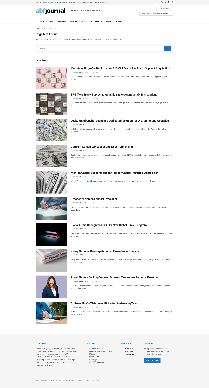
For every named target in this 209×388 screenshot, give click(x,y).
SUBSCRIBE (164, 8)
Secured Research (42, 2)
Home (38, 28)
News (42, 21)
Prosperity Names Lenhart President (94, 199)
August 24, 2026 (92, 307)
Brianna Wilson (78, 72)
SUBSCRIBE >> (152, 361)
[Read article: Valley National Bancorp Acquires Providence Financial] (51, 260)
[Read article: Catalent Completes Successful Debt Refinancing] (51, 156)
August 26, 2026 (92, 72)
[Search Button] (172, 2)
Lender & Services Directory (156, 13)
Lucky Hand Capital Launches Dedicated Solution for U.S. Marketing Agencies (120, 120)
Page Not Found (46, 28)
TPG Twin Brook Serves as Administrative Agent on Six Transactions (114, 94)
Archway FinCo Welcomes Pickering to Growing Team (104, 303)
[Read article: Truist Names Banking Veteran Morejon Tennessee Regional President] (51, 287)
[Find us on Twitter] (162, 2)
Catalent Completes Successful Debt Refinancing (102, 146)
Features (74, 21)
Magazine (61, 21)
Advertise (109, 21)
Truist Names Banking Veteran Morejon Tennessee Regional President (115, 277)
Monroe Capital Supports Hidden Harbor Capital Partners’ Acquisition (114, 173)
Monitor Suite (80, 2)
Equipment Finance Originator (59, 2)
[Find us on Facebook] (168, 2)
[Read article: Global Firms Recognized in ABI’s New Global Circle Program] (51, 234)
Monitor (72, 2)
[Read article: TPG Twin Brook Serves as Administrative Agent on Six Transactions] (51, 104)
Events (98, 21)
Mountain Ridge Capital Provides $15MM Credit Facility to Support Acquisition (120, 68)
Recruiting (87, 21)
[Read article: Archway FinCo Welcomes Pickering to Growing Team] (51, 313)
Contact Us (121, 21)
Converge (89, 2)
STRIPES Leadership (100, 2)
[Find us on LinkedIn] (165, 2)
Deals (51, 21)
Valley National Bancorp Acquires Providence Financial (105, 251)
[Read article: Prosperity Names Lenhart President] (51, 208)
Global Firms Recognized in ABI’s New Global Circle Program (109, 225)
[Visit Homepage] (51, 10)
